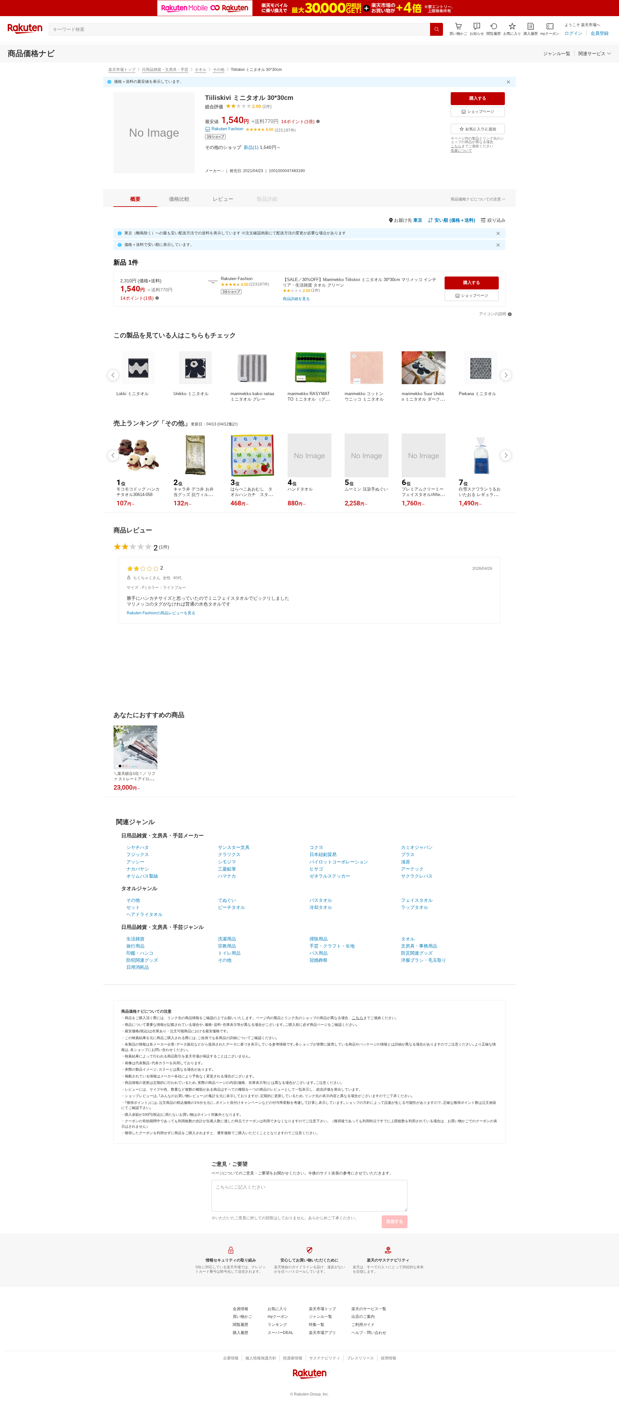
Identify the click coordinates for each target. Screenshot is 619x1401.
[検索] (436, 29)
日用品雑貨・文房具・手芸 (165, 69)
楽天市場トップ (121, 69)
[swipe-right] (506, 375)
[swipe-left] (113, 375)
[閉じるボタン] (509, 82)
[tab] (135, 199)
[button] (477, 29)
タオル (200, 69)
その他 (218, 69)
